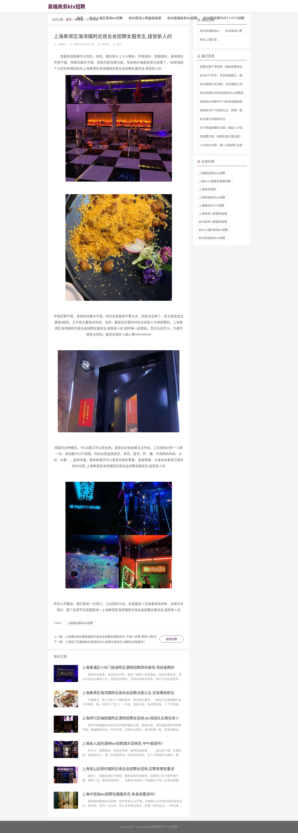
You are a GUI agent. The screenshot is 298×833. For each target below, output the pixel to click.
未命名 (105, 44)
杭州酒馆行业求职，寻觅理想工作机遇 (224, 84)
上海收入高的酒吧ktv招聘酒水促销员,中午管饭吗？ (123, 744)
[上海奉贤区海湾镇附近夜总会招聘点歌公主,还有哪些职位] (66, 698)
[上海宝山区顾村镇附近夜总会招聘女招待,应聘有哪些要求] (66, 774)
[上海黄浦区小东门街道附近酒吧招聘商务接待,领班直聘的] (66, 673)
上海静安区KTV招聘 (211, 205)
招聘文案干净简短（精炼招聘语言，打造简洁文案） (232, 66)
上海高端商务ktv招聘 (212, 197)
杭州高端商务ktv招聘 (182, 18)
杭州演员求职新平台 (212, 119)
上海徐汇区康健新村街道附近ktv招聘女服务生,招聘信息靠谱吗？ (105, 641)
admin (62, 44)
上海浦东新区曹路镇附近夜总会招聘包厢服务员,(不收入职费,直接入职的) (111, 636)
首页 (80, 18)
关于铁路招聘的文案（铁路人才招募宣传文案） (229, 127)
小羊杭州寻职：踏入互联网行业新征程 (224, 145)
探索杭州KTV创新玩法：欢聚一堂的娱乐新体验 (229, 110)
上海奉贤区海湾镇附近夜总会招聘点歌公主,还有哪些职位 (128, 693)
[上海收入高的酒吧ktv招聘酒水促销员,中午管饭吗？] (66, 749)
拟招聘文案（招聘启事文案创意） (221, 136)
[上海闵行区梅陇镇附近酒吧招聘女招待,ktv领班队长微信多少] (66, 724)
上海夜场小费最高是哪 (213, 213)
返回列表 (171, 639)
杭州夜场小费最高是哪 (145, 18)
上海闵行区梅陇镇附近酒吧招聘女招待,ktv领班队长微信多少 (130, 718)
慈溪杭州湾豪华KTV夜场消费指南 (221, 101)
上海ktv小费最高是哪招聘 (215, 181)
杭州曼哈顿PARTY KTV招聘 (223, 18)
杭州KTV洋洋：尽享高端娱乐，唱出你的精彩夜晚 (231, 75)
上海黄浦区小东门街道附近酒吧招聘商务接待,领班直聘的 (128, 668)
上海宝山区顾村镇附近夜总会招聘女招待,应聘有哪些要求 (128, 769)
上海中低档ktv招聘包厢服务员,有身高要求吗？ (119, 794)
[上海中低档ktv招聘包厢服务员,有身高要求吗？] (66, 800)
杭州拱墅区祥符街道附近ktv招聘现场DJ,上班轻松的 (232, 92)
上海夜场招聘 (207, 189)
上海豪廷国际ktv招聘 (79, 623)
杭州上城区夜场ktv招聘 (106, 18)
